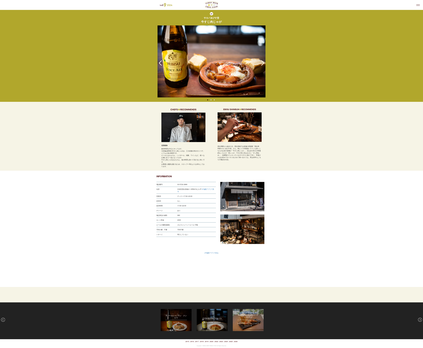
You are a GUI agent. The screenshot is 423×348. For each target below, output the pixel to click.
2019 (206, 341)
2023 (221, 341)
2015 (187, 341)
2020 (211, 341)
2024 (226, 341)
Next (262, 63)
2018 (202, 341)
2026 (235, 341)
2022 (216, 341)
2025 (231, 341)
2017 (197, 341)
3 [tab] (214, 100)
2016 (192, 341)
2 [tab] (211, 100)
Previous (160, 63)
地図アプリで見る (212, 253)
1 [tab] (208, 100)
